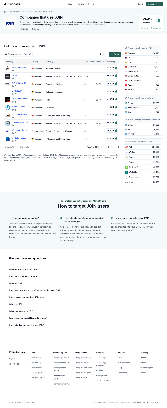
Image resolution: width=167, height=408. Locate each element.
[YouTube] (18, 364)
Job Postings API (38, 363)
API (104, 54)
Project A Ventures (20, 122)
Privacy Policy (113, 402)
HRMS (29, 12)
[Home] (5, 12)
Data (70, 4)
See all (146, 28)
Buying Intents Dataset (83, 368)
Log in (140, 4)
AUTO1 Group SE (19, 83)
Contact (143, 358)
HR (23, 12)
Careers (143, 373)
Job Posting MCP (38, 378)
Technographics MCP (61, 384)
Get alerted (157, 28)
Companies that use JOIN (43, 12)
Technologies (14, 12)
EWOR (14, 75)
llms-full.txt (154, 402)
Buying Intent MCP (82, 378)
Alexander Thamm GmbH (20, 114)
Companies (100, 371)
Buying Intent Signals (83, 373)
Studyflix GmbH (18, 107)
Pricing (81, 4)
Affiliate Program (146, 368)
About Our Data (102, 381)
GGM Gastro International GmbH (20, 99)
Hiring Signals (36, 373)
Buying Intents (102, 376)
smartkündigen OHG (20, 67)
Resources (92, 4)
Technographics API (61, 363)
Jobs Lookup (36, 358)
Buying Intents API (82, 363)
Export (117, 54)
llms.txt (145, 402)
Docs (120, 358)
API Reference (124, 363)
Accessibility (136, 402)
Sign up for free (155, 4)
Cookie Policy (125, 402)
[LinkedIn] (14, 364)
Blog (120, 368)
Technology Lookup (61, 358)
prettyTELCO (17, 91)
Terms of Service (99, 402)
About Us (143, 363)
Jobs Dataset (36, 368)
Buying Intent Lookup (83, 358)
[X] (10, 364)
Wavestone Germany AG (20, 130)
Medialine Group (19, 138)
